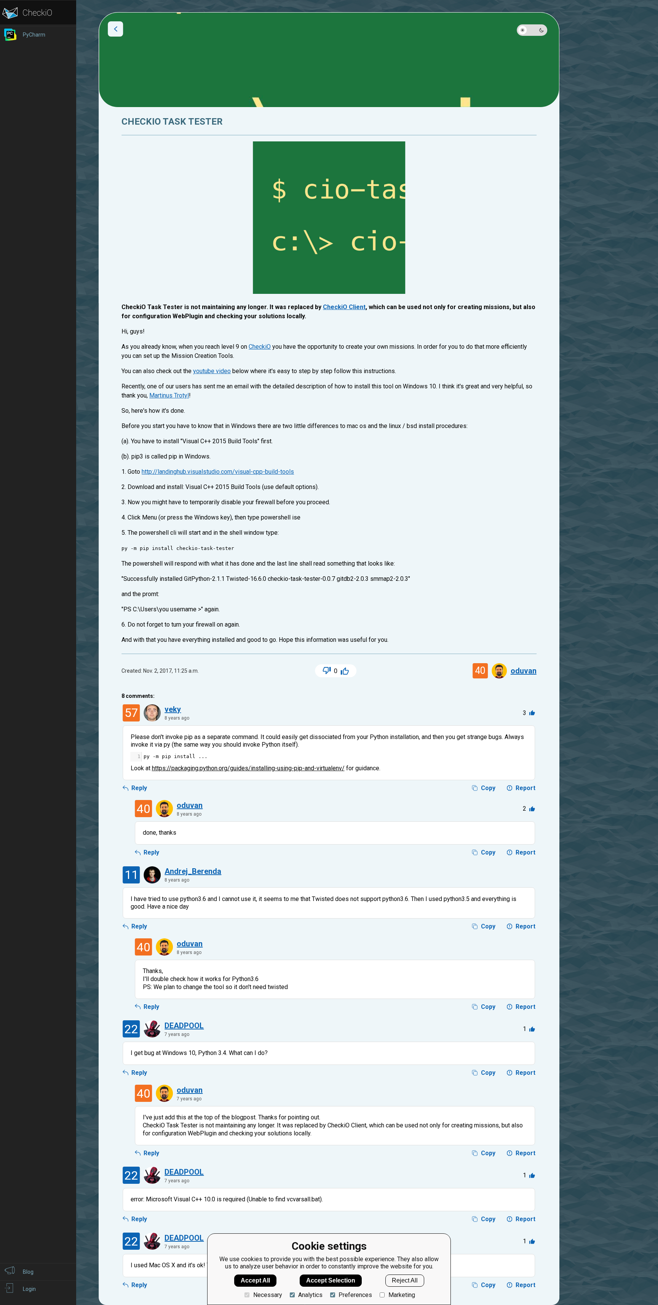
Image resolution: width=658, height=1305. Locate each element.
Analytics (310, 1295)
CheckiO (260, 346)
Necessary (267, 1295)
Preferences (355, 1295)
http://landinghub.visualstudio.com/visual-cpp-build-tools (218, 471)
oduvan (524, 670)
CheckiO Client (344, 307)
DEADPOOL (184, 1025)
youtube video (212, 371)
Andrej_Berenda (192, 871)
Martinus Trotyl (169, 395)
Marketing (401, 1295)
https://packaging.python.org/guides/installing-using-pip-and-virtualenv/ (248, 768)
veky (172, 709)
